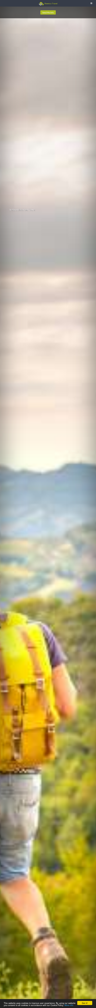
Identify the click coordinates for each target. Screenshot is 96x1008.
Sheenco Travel (50, 3)
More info (68, 1005)
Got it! (85, 1003)
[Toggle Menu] (91, 3)
